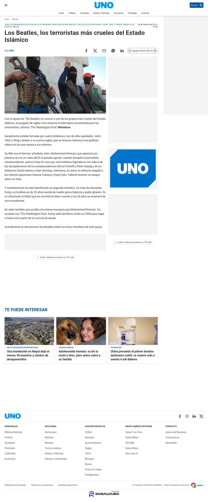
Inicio (61, 13)
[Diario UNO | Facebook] (180, 416)
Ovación (145, 13)
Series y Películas (101, 13)
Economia (118, 13)
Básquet (89, 458)
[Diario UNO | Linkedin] (194, 416)
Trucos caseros (53, 448)
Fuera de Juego (93, 469)
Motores (49, 437)
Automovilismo (93, 442)
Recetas (49, 442)
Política (72, 13)
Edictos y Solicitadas (56, 458)
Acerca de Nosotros (176, 432)
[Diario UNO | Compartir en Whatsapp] (113, 50)
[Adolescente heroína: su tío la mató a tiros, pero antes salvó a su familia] (81, 331)
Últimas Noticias (13, 432)
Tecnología (116, 347)
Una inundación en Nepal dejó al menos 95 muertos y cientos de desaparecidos (28, 355)
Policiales (132, 13)
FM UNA (129, 442)
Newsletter (171, 442)
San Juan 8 (131, 453)
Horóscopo (50, 432)
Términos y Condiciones (42, 485)
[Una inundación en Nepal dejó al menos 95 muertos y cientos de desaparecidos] (29, 331)
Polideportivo (92, 474)
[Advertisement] (133, 77)
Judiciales (10, 453)
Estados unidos (66, 347)
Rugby (88, 448)
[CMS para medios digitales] (104, 494)
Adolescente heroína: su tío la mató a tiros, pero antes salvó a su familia (79, 355)
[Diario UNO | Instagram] (187, 416)
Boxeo (88, 464)
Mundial (89, 437)
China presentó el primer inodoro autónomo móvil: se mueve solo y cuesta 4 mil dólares (133, 355)
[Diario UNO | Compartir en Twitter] (95, 50)
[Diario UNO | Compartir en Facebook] (86, 50)
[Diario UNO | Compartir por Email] (104, 50)
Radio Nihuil (131, 437)
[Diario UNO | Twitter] (201, 416)
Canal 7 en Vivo (133, 432)
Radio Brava (131, 448)
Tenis (88, 453)
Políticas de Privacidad (15, 485)
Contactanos (172, 437)
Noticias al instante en (129, 242)
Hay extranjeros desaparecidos (22, 347)
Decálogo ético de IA (67, 485)
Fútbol (88, 432)
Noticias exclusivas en (51, 257)
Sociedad (84, 13)
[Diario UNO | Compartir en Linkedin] (122, 50)
